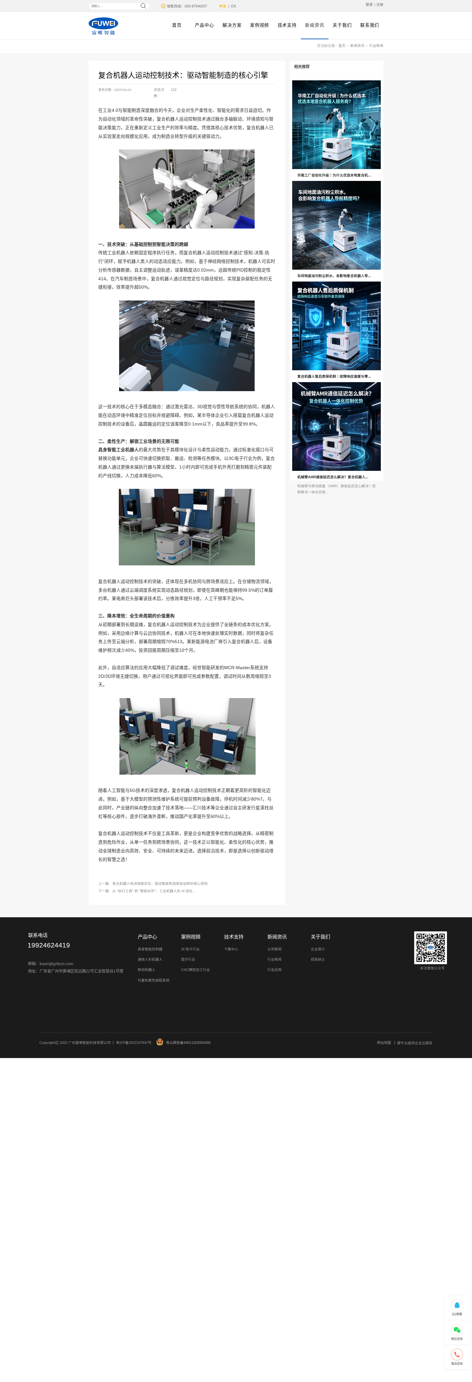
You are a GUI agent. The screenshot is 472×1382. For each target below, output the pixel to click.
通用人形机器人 (150, 959)
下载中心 (231, 949)
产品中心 (204, 25)
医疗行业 (188, 959)
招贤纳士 (318, 959)
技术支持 (287, 25)
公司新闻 (274, 949)
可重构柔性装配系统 (154, 980)
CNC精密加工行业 (195, 970)
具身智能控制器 (150, 949)
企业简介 (318, 949)
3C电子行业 (190, 949)
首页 (177, 25)
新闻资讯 (314, 25)
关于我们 (342, 25)
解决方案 (232, 25)
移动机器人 (146, 970)
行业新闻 (376, 46)
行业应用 (274, 970)
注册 (379, 4)
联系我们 (369, 25)
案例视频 (259, 25)
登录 (369, 4)
